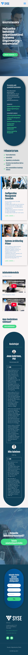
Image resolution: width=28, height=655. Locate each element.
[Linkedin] (7, 638)
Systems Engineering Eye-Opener (13, 109)
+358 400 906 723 (11, 633)
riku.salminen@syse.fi (11, 630)
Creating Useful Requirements (10, 124)
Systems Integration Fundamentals (11, 128)
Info (10, 367)
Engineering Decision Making (14, 115)
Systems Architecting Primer (14, 121)
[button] (25, 3)
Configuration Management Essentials (13, 118)
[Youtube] (11, 638)
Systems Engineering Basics (13, 106)
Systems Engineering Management (12, 132)
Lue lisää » (9, 215)
